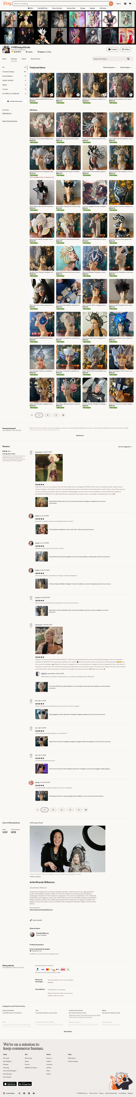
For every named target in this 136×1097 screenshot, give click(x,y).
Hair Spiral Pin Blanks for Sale (111, 1013)
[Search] (110, 3)
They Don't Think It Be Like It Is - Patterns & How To (84, 1025)
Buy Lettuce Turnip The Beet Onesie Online (49, 1024)
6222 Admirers (7, 113)
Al (35, 700)
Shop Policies (35, 59)
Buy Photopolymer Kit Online (111, 1024)
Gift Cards (103, 8)
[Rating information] (12, 52)
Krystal (37, 597)
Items (4, 59)
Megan (37, 782)
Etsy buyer (38, 452)
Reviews (14, 59)
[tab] (14, 67)
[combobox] (60, 3)
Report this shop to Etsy (9, 121)
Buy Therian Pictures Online (77, 1013)
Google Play (25, 1084)
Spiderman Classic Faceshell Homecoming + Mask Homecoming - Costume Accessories (84, 1016)
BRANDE (44, 673)
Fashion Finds (71, 8)
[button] (112, 49)
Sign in (119, 3)
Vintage (82, 8)
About (24, 59)
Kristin (37, 516)
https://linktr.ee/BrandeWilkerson (41, 910)
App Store (10, 1084)
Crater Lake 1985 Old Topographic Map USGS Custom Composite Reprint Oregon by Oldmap (16, 1025)
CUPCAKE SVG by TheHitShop (12, 1013)
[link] (32, 415)
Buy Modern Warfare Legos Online (46, 1013)
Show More (68, 1031)
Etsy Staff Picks (42, 8)
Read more (80, 435)
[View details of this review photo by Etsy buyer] (49, 467)
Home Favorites (57, 8)
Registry (92, 8)
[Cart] (130, 3)
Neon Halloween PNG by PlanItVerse (13, 1029)
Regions (130, 1093)
